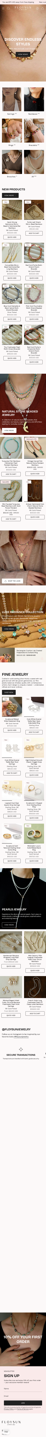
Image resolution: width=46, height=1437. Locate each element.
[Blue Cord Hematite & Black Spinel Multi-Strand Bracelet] (12, 294)
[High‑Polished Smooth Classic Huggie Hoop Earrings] (34, 748)
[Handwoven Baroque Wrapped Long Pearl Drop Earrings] (11, 942)
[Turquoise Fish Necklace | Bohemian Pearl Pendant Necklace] (11, 448)
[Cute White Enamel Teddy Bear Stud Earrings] (12, 748)
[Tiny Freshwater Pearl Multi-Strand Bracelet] (12, 335)
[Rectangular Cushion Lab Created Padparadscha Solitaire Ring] (7, 655)
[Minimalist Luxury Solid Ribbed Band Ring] (34, 834)
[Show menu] (3, 8)
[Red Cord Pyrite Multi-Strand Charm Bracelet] (34, 253)
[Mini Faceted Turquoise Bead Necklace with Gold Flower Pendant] (11, 491)
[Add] (42, 658)
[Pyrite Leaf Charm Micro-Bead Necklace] (34, 210)
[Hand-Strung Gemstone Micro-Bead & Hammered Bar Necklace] (12, 210)
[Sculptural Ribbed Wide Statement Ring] (12, 707)
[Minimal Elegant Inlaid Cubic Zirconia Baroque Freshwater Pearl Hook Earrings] (11, 987)
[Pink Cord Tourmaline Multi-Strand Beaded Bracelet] (34, 294)
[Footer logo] (11, 1423)
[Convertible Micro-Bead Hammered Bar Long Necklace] (12, 253)
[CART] (42, 8)
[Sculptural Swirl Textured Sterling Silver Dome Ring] (12, 834)
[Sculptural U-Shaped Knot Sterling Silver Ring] (34, 791)
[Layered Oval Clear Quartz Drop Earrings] (12, 791)
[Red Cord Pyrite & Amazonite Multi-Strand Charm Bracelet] (34, 335)
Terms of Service (23, 1409)
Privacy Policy (9, 1409)
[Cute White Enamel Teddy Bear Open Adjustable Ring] (34, 707)
